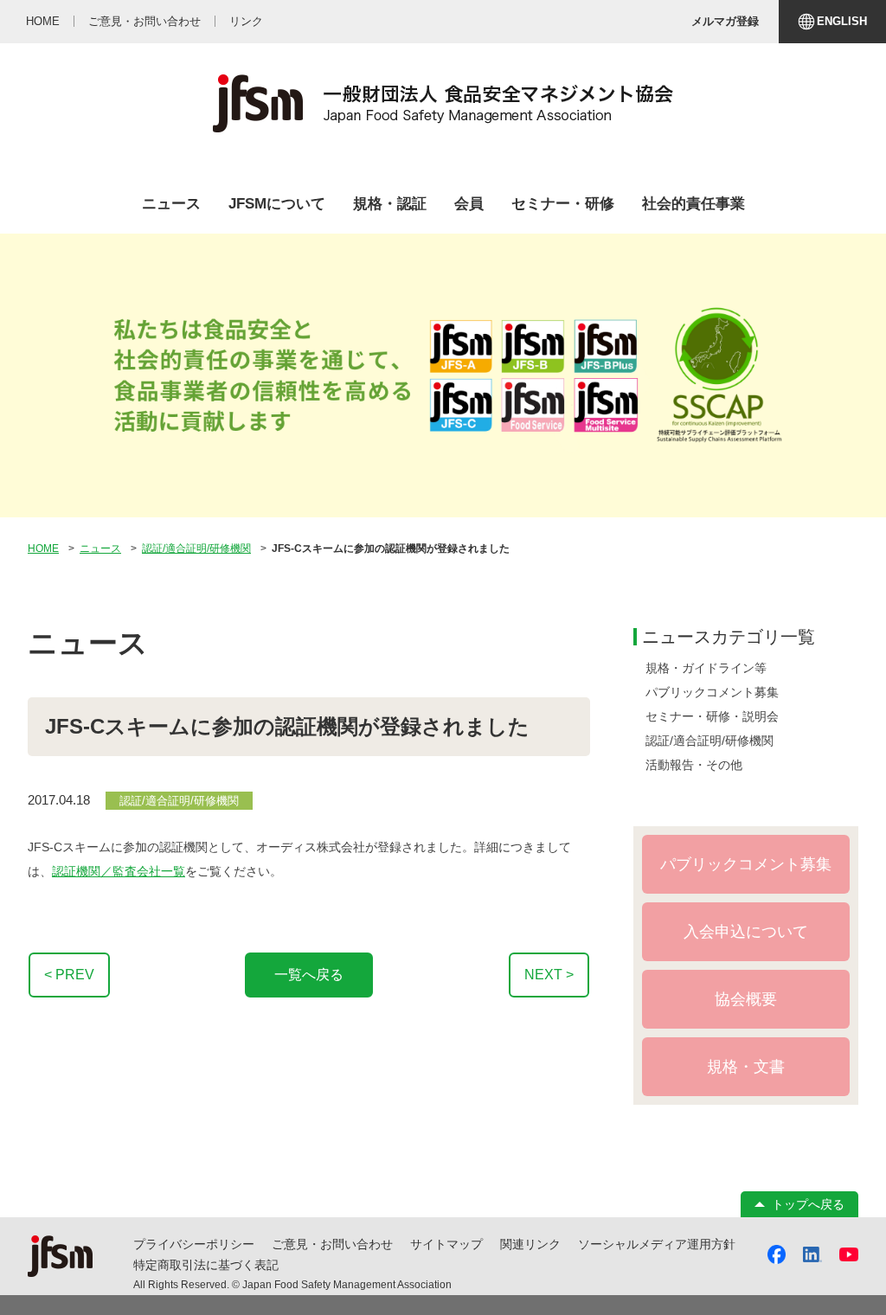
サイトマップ (446, 1244)
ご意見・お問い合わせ (332, 1244)
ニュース (171, 204)
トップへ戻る (808, 1204)
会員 (469, 204)
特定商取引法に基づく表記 (206, 1265)
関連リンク (530, 1244)
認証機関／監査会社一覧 (118, 871)
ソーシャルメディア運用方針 (656, 1244)
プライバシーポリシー (193, 1244)
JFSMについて (276, 204)
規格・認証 (390, 204)
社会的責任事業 (693, 204)
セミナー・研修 (562, 204)
